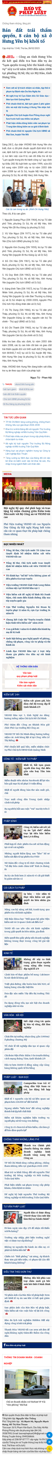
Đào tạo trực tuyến (33, 1458)
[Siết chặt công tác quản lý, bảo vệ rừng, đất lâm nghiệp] (13, 1026)
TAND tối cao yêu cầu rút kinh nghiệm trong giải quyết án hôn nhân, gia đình (27, 930)
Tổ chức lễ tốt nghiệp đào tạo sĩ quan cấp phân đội (27, 1047)
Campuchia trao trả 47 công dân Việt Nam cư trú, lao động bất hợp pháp (37, 1088)
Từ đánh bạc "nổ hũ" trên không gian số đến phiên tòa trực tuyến (28, 577)
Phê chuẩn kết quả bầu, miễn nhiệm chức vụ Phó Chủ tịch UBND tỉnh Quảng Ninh (27, 748)
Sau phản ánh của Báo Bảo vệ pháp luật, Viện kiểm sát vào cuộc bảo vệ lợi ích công (27, 1309)
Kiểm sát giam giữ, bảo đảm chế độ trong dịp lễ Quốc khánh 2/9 (37, 703)
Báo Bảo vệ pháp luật (15, 1345)
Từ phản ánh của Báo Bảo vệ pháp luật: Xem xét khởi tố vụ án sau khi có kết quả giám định (27, 1298)
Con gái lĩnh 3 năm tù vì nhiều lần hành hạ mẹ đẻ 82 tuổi (28, 631)
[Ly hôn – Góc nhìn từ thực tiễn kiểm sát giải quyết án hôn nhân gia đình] (13, 898)
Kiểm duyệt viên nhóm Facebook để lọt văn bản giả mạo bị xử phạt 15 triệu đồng (27, 782)
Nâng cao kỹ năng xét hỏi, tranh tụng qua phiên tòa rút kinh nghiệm (27, 911)
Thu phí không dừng (12, 1458)
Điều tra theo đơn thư (17, 1271)
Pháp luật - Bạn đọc (16, 1077)
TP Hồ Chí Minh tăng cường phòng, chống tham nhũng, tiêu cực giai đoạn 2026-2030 (28, 423)
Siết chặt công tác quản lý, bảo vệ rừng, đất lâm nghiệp (37, 1024)
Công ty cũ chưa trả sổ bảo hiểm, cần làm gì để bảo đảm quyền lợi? (27, 1129)
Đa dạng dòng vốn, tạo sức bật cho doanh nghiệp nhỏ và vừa (27, 1004)
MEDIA (8, 474)
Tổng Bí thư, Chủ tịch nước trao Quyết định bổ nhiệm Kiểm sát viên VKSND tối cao (28, 566)
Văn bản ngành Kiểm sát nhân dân (27, 684)
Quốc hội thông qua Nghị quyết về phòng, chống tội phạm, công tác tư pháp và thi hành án (28, 641)
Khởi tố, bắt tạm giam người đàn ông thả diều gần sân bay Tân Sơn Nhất (37, 770)
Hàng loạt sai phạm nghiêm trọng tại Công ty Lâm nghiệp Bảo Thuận (28, 452)
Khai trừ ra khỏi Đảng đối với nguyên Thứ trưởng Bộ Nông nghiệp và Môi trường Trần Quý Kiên (28, 430)
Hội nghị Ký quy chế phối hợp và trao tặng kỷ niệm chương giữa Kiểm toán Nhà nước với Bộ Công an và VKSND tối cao (27, 513)
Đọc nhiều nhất (14, 544)
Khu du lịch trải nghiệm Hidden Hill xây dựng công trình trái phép (27, 1322)
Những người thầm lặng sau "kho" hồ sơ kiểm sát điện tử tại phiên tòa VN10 (27, 855)
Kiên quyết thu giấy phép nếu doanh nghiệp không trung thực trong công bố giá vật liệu (27, 940)
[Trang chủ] (27, 11)
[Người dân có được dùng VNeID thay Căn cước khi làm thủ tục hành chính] (13, 1217)
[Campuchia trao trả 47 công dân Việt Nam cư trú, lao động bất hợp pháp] (13, 1088)
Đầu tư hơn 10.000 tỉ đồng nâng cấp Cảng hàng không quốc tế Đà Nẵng (27, 1066)
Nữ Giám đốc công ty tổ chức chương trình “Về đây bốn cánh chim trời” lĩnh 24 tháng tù (27, 866)
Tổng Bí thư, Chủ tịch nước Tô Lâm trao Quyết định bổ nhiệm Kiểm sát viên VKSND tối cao (28, 553)
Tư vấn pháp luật (14, 1206)
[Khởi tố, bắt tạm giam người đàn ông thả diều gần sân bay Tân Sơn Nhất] (13, 770)
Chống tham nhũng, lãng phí (16, 23)
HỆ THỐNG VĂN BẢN (27, 666)
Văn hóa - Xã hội (14, 1015)
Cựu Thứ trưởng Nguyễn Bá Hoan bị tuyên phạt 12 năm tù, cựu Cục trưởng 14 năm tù (28, 610)
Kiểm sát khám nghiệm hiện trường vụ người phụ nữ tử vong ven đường (27, 1119)
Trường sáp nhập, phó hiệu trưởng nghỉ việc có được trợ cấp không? (27, 1239)
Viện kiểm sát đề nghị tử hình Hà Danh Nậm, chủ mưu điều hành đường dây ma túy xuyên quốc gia (28, 597)
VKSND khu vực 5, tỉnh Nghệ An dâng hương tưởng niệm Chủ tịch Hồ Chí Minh (27, 717)
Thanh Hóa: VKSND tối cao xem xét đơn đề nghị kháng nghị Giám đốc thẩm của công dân (27, 1332)
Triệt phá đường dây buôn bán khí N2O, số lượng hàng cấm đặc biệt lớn (27, 986)
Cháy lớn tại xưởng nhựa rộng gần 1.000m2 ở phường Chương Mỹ (27, 1038)
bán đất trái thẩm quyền (14, 394)
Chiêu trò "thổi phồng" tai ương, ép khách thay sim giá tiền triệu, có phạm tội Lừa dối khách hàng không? (27, 1259)
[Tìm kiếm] (49, 1449)
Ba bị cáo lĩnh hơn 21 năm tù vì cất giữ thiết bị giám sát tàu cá (27, 877)
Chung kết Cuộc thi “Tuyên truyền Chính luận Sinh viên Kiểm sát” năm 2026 (28, 621)
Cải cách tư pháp (14, 887)
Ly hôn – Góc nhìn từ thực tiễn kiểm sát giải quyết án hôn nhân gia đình (37, 899)
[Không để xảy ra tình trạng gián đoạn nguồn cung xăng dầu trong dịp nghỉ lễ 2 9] (13, 964)
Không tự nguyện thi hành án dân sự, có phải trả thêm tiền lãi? (27, 1248)
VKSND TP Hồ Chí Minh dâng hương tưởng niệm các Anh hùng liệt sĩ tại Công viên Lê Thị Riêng (27, 737)
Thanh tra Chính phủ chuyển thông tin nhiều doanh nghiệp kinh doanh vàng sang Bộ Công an (37, 1151)
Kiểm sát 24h (11, 694)
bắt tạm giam (9, 389)
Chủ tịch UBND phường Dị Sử (16, 399)
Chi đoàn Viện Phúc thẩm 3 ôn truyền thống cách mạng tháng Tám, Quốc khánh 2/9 (27, 1057)
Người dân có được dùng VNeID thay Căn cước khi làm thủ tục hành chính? (37, 1215)
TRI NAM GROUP (11, 1455)
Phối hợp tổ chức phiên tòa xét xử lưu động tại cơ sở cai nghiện (27, 846)
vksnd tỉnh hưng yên (24, 384)
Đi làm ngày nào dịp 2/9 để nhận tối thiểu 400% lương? (27, 1230)
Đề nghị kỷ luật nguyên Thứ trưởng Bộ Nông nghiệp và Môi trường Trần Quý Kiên (28, 445)
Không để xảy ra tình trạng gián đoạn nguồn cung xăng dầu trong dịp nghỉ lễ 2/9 (37, 964)
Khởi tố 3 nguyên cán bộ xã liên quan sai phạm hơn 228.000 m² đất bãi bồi (27, 1100)
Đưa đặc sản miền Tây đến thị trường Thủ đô (27, 995)
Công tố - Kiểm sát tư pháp (20, 759)
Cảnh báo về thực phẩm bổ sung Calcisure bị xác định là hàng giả (27, 976)
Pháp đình (10, 821)
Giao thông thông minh (32, 1455)
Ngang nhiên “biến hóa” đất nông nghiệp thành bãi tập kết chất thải (27, 1110)
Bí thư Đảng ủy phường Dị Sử (16, 404)
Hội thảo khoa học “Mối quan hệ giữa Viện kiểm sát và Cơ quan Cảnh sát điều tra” (27, 920)
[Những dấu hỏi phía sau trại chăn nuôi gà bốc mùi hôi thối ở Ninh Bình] (13, 1283)
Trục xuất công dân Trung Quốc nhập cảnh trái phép (27, 801)
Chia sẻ (49, 1435)
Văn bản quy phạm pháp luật (27, 674)
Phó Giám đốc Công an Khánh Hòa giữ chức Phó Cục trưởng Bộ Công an (27, 726)
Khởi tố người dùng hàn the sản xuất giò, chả (27, 791)
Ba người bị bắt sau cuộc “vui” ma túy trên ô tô (27, 810)
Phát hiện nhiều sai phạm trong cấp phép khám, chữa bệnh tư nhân (28, 438)
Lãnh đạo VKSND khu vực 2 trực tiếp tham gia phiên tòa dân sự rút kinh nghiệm (28, 654)
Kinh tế (8, 953)
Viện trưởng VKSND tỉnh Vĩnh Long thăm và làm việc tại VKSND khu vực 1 (28, 587)
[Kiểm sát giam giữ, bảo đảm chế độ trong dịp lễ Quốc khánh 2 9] (13, 705)
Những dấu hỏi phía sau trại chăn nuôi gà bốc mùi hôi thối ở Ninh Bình (37, 1281)
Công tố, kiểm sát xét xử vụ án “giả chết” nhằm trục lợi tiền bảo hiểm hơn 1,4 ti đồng (37, 832)
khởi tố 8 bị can (26, 389)
